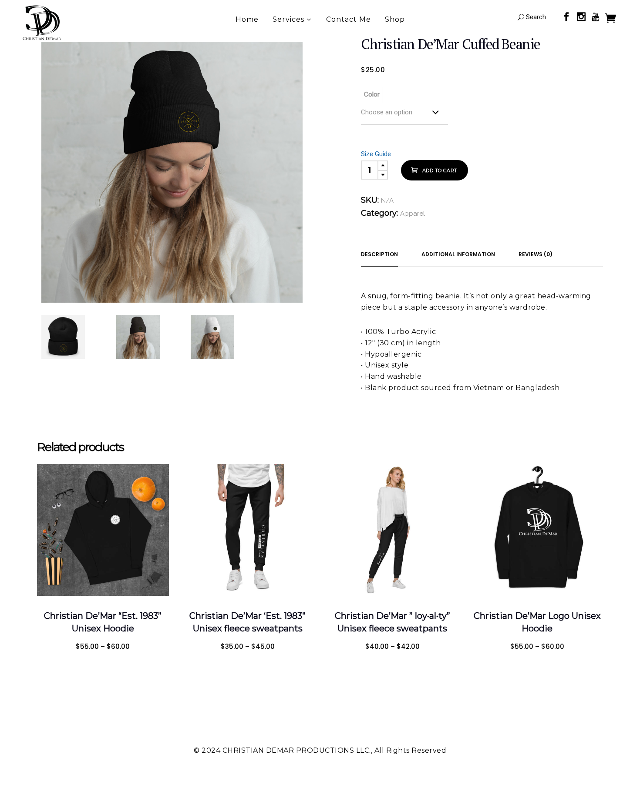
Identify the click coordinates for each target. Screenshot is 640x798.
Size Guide (376, 154)
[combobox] (404, 114)
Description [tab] (379, 254)
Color (372, 94)
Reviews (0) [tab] (535, 254)
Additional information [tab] (458, 254)
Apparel (412, 213)
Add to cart (440, 170)
